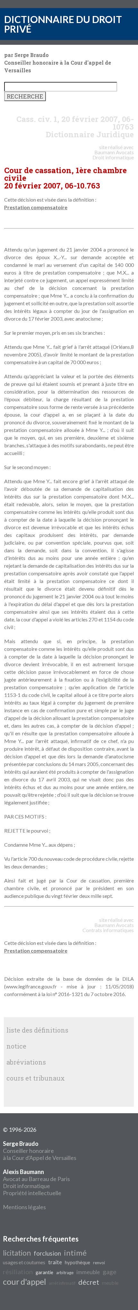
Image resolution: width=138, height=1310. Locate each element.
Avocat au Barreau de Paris (36, 1178)
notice (16, 1046)
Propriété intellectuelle (32, 1192)
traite (55, 1262)
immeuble (88, 1272)
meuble (110, 1283)
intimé (75, 1252)
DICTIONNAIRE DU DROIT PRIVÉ (63, 24)
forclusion (47, 1253)
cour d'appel (24, 1281)
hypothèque (77, 1262)
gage (109, 1271)
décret (88, 1282)
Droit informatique (26, 1185)
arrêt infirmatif (62, 1283)
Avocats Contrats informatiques (108, 927)
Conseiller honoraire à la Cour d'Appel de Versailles (39, 1150)
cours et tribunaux (35, 1078)
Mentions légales (24, 1206)
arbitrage (64, 1272)
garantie (44, 1272)
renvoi (99, 1262)
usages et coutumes (24, 1262)
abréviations (26, 1062)
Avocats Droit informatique (113, 154)
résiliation (18, 1271)
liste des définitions (37, 1030)
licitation (17, 1253)
